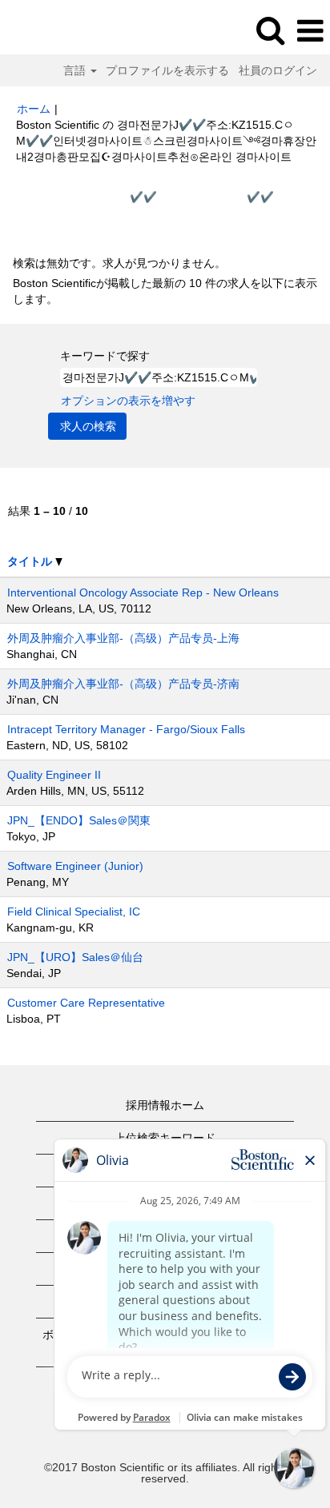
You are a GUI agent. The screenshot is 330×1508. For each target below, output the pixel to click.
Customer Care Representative (86, 1002)
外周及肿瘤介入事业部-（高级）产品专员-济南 (123, 683)
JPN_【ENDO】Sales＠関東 (79, 820)
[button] (310, 31)
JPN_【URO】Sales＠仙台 (75, 957)
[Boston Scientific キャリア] (57, 30)
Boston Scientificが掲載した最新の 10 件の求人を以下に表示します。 (165, 291)
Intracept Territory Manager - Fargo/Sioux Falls (126, 729)
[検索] (270, 30)
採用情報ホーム (165, 1105)
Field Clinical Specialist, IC (73, 911)
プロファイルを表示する (167, 70)
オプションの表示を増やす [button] (128, 400)
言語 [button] (76, 70)
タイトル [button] (31, 561)
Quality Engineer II (54, 774)
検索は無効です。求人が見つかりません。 (119, 263)
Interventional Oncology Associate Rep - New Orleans (143, 592)
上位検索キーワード (165, 1137)
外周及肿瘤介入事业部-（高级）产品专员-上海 (123, 638)
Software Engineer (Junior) (75, 866)
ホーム (33, 108)
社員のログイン (278, 70)
